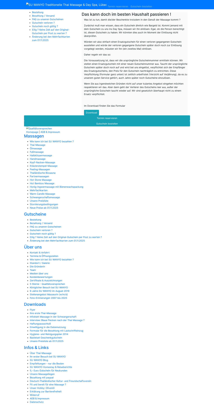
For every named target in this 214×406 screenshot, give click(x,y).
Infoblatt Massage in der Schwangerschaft (53, 316)
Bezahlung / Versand (43, 15)
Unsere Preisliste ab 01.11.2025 (46, 341)
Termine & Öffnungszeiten (44, 256)
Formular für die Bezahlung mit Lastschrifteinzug (56, 330)
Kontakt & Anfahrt (39, 252)
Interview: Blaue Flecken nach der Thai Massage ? (57, 320)
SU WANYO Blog (39, 360)
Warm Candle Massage (42, 193)
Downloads (146, 1)
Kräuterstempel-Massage (43, 165)
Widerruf (34, 394)
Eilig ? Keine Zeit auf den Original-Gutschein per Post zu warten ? (66, 237)
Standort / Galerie (40, 263)
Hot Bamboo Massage (42, 183)
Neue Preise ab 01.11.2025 (44, 207)
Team (33, 270)
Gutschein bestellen (141, 6)
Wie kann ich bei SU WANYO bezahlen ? (52, 141)
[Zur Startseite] (66, 4)
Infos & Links (159, 1)
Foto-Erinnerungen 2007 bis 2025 (48, 297)
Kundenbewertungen (41, 277)
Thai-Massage (37, 144)
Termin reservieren (118, 6)
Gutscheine (124, 1)
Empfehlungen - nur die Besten (47, 363)
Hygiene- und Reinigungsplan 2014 (49, 334)
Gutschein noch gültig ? (45, 26)
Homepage (32, 131)
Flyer (32, 309)
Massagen (112, 1)
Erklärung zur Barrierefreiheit (46, 391)
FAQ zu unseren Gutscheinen (47, 19)
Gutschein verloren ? (43, 22)
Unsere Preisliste (39, 200)
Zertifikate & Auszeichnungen (46, 280)
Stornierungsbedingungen (44, 204)
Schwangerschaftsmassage (45, 197)
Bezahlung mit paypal (42, 377)
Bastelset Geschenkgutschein (46, 337)
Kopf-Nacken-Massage (42, 162)
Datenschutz (37, 401)
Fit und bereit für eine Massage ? (48, 384)
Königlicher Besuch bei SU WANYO (49, 287)
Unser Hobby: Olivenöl (42, 388)
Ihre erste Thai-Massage (43, 313)
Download (91, 112)
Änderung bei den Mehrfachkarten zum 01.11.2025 (57, 240)
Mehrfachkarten (38, 190)
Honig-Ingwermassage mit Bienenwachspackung (56, 186)
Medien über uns (39, 273)
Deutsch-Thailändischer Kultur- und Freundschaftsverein (60, 381)
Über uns (135, 1)
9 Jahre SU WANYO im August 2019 (49, 290)
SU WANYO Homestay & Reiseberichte (51, 367)
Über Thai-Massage (40, 353)
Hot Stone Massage (41, 179)
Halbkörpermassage (41, 155)
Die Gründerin (37, 266)
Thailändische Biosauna (42, 172)
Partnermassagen (39, 176)
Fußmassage (37, 151)
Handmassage (37, 158)
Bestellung (37, 12)
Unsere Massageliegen (42, 374)
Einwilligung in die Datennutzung (48, 327)
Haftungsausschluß (40, 323)
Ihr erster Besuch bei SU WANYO (48, 356)
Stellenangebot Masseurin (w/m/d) (49, 294)
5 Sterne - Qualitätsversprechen (47, 283)
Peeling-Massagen (40, 169)
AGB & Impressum (50, 131)
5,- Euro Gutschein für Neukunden (48, 370)
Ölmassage (36, 148)
